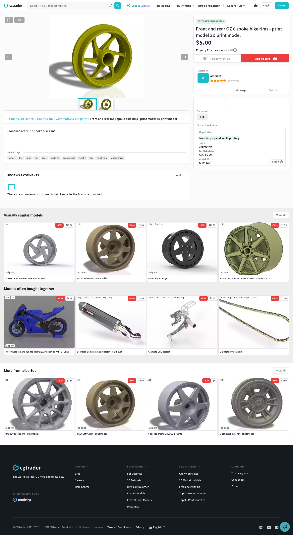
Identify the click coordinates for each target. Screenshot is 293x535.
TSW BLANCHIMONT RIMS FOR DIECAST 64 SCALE (245, 278)
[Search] (117, 5)
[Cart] (256, 5)
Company (80, 466)
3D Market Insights (190, 480)
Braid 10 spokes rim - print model (21, 433)
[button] (110, 5)
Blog (77, 473)
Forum (235, 486)
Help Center (82, 487)
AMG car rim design (158, 278)
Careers (79, 480)
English (155, 527)
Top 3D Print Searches (192, 500)
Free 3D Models (136, 493)
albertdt (215, 76)
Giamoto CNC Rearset (159, 351)
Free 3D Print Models (139, 500)
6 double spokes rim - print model (237, 433)
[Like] (209, 102)
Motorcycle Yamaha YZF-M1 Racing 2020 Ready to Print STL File (37, 351)
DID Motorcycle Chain (231, 351)
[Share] (273, 102)
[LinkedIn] (261, 527)
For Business (134, 473)
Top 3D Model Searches (193, 493)
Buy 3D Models (135, 466)
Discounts (133, 506)
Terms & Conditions (119, 527)
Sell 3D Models (188, 466)
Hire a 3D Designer (138, 487)
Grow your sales (188, 473)
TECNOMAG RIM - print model (92, 433)
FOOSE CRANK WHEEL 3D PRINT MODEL (25, 278)
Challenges (238, 479)
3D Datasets (134, 480)
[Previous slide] (8, 57)
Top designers (239, 473)
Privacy (140, 527)
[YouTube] (269, 527)
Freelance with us (189, 487)
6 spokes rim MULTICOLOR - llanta (165, 433)
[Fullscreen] (9, 20)
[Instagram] (277, 527)
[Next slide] (184, 57)
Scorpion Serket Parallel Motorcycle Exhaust (99, 351)
